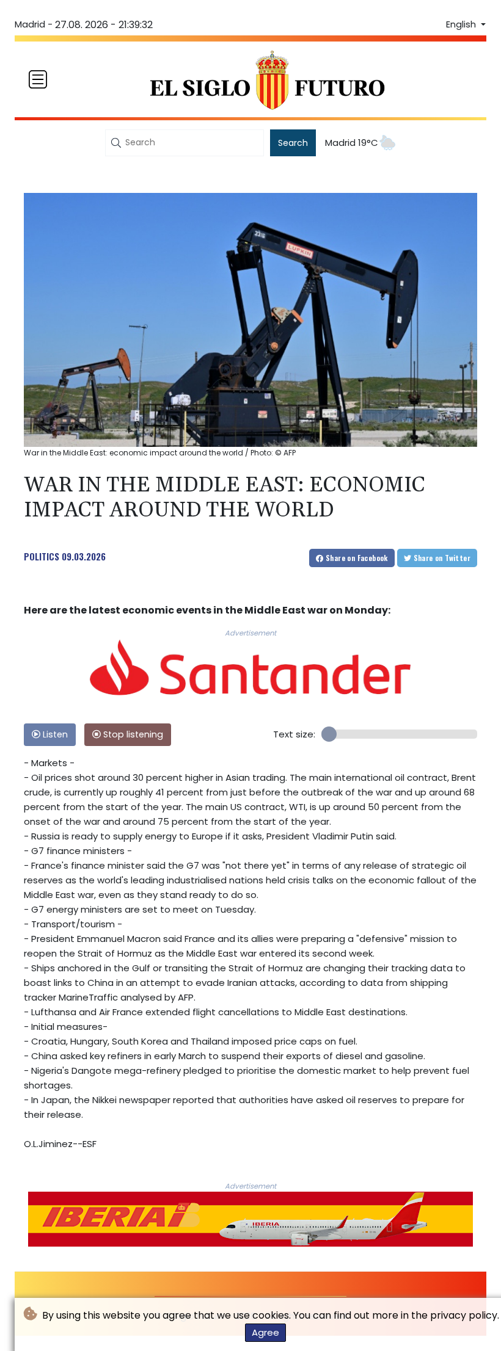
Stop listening (132, 734)
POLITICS (41, 556)
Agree (265, 1332)
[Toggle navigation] (38, 79)
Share (356, 557)
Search (293, 143)
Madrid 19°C (351, 142)
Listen (54, 734)
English (462, 24)
